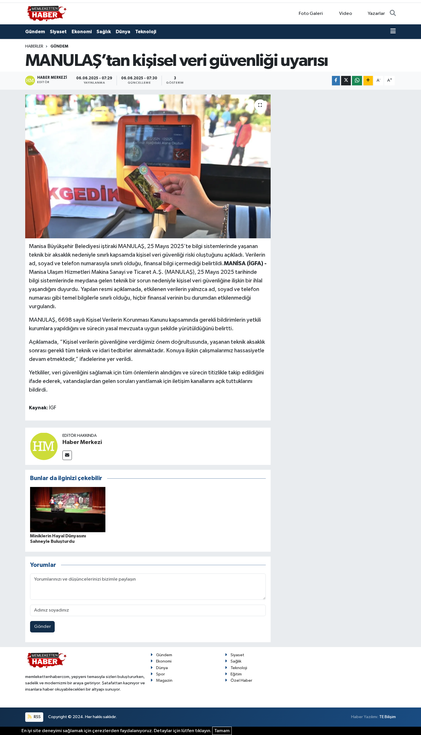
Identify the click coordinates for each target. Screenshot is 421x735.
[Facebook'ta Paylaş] (336, 80)
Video (345, 13)
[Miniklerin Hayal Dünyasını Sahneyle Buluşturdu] (67, 509)
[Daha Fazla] (368, 80)
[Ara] (393, 13)
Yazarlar (376, 13)
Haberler (34, 46)
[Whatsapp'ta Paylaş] (357, 80)
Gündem (35, 31)
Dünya (123, 31)
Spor (160, 674)
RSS (37, 717)
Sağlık (104, 31)
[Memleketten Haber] (46, 13)
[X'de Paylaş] (346, 80)
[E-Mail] (67, 455)
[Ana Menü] (393, 32)
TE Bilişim (387, 717)
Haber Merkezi (82, 442)
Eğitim (236, 674)
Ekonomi (82, 31)
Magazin (164, 680)
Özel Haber (241, 680)
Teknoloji (145, 31)
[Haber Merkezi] (44, 446)
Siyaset (58, 31)
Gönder (42, 626)
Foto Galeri (311, 13)
